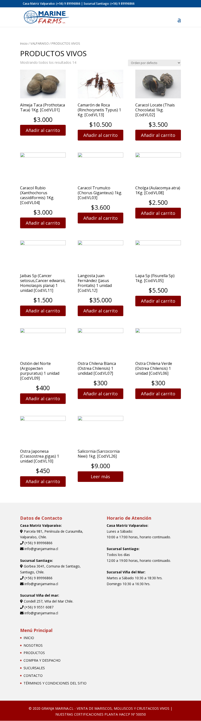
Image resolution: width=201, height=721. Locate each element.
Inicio (24, 43)
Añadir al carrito (43, 130)
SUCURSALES (34, 668)
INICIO (29, 637)
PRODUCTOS (34, 652)
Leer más (100, 476)
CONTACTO (33, 675)
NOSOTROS (33, 645)
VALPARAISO (39, 43)
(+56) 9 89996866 (68, 3)
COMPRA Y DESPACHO (42, 660)
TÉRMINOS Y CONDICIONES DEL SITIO (55, 683)
